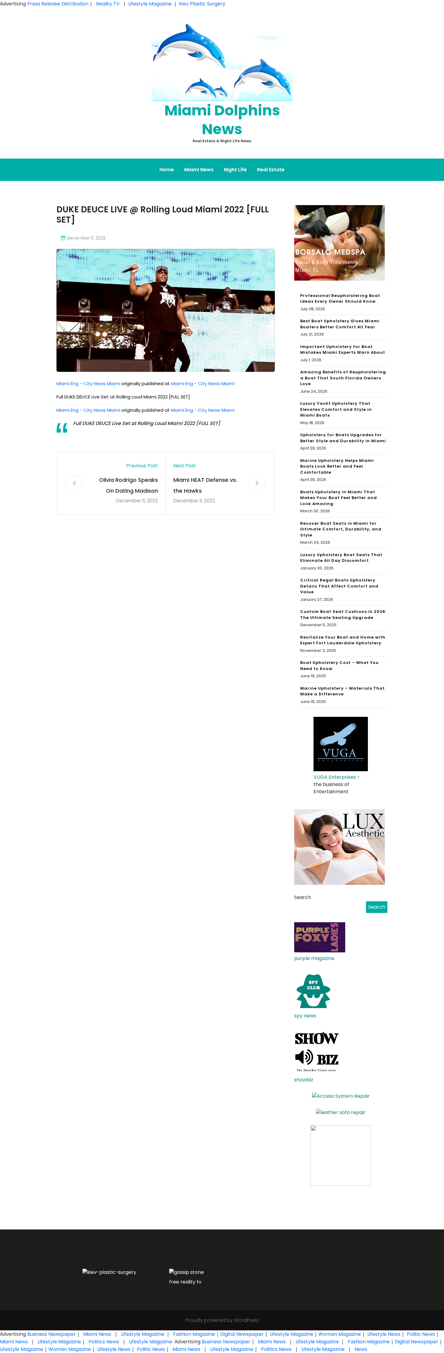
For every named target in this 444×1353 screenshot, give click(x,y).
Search (302, 897)
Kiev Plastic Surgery (202, 3)
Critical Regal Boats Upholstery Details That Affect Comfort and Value (339, 586)
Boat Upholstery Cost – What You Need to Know (339, 666)
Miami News (199, 169)
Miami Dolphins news (222, 119)
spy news (305, 1015)
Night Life (235, 169)
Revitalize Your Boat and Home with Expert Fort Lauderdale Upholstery (342, 640)
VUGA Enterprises (335, 777)
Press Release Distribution (58, 3)
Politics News (103, 1341)
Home (166, 169)
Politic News (420, 1334)
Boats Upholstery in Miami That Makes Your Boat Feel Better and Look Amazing (338, 498)
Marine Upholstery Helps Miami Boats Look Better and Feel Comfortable (337, 466)
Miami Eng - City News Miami (88, 383)
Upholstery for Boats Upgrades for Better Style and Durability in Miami (343, 438)
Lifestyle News (383, 1334)
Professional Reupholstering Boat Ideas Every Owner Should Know (340, 298)
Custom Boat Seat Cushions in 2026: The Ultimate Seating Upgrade (343, 614)
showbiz (303, 1079)
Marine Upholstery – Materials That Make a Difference (342, 691)
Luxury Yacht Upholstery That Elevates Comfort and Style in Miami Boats (336, 409)
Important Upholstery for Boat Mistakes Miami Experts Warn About (342, 350)
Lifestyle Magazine (150, 3)
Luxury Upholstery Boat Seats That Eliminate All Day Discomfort (341, 558)
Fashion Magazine (194, 1334)
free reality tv (185, 1281)
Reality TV (108, 3)
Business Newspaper (51, 1334)
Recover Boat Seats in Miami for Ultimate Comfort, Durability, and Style (340, 529)
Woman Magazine (339, 1334)
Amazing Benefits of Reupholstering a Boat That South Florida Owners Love (343, 378)
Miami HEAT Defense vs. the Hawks (205, 485)
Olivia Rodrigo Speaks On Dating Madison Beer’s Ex (128, 486)
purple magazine (314, 958)
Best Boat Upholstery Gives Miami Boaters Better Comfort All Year (340, 324)
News (360, 1349)
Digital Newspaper (242, 1334)
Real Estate (271, 169)
